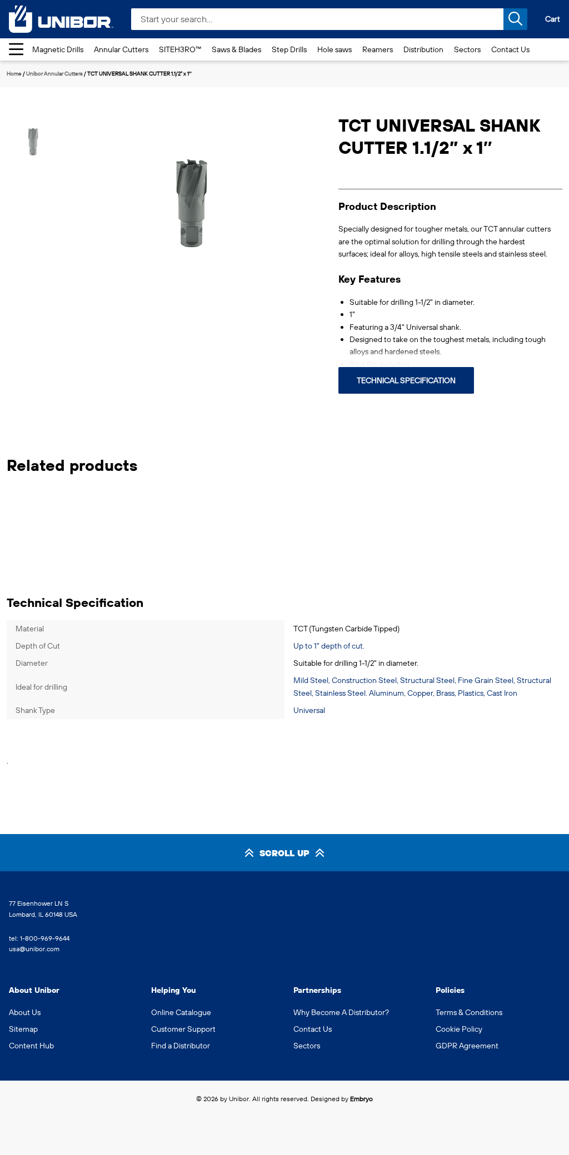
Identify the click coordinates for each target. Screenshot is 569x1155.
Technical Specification (406, 380)
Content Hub (31, 1046)
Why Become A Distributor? (341, 1012)
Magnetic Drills (57, 49)
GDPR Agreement (467, 1046)
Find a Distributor (180, 1046)
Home (14, 73)
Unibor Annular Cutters (54, 73)
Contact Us (510, 49)
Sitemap (23, 1029)
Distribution (423, 49)
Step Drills (289, 49)
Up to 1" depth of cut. (329, 646)
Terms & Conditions (469, 1012)
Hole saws (334, 49)
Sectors (467, 49)
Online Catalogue (181, 1012)
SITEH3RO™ (180, 49)
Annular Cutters (121, 49)
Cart (552, 19)
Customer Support (183, 1029)
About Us (25, 1012)
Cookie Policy (459, 1029)
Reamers (377, 49)
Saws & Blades (236, 49)
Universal (309, 710)
